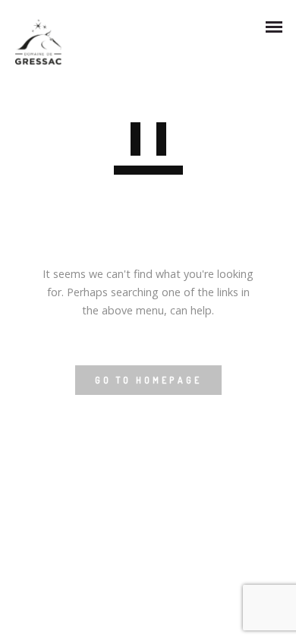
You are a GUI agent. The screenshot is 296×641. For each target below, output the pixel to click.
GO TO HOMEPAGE (148, 380)
